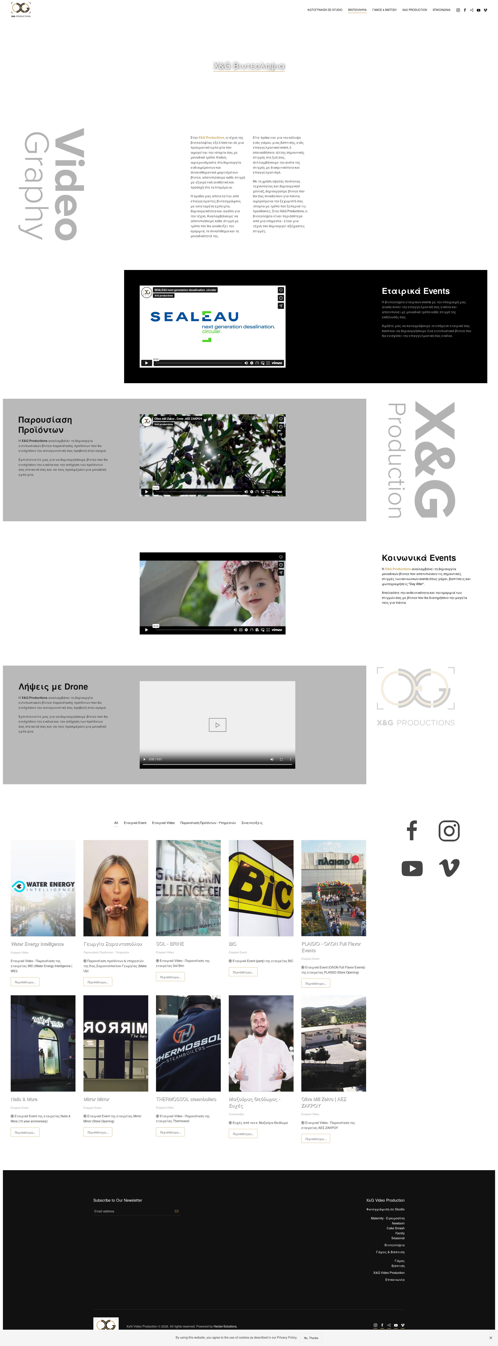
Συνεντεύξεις (252, 822)
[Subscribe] (176, 1211)
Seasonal (398, 1238)
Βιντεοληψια (357, 10)
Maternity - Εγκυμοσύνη (388, 1218)
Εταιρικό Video (163, 822)
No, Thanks (311, 1338)
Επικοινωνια (441, 10)
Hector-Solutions (225, 1326)
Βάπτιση (398, 1266)
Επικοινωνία (395, 1279)
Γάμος (400, 1260)
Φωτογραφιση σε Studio (324, 10)
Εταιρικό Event (135, 822)
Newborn (398, 1223)
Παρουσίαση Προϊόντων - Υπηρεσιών (208, 822)
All (116, 822)
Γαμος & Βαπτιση (384, 10)
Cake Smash (396, 1228)
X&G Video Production (389, 1272)
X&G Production (414, 10)
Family (400, 1233)
